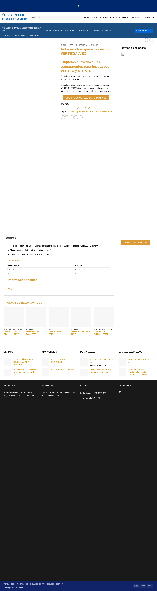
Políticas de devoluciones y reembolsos (120, 18)
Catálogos (69, 30)
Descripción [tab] (11, 238)
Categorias (83, 30)
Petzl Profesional (101, 112)
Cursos (95, 30)
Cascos (94, 45)
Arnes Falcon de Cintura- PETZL (81, 333)
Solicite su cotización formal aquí (86, 98)
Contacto (149, 18)
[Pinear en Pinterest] (76, 117)
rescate (110, 112)
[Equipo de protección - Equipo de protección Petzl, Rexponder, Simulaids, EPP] (14, 18)
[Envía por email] (72, 117)
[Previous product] (151, 40)
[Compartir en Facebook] (63, 117)
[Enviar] (79, 18)
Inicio (48, 30)
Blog (94, 18)
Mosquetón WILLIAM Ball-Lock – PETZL (102, 333)
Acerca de (57, 30)
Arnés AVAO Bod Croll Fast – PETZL (34, 333)
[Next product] (146, 40)
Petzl (71, 45)
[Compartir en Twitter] (67, 117)
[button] (144, 31)
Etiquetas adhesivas (82, 112)
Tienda (85, 18)
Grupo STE (29, 396)
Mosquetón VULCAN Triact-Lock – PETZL (12, 333)
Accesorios (73, 108)
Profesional (82, 45)
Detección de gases (135, 242)
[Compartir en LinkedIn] (81, 117)
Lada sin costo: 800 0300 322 (93, 393)
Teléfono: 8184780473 (90, 398)
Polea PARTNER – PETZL (56, 333)
